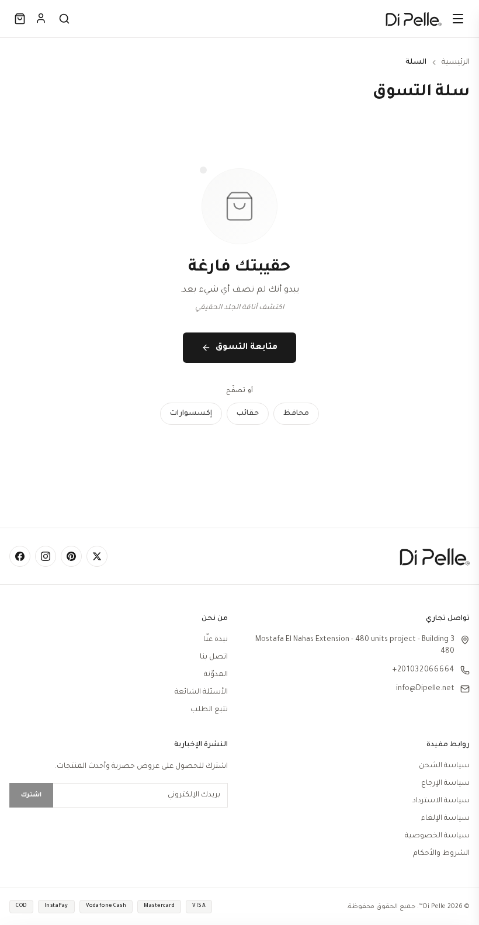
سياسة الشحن (444, 766)
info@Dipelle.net (425, 689)
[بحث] (64, 18)
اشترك (31, 795)
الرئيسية (456, 62)
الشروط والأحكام (441, 854)
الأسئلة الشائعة (201, 692)
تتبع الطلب (209, 710)
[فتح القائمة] (458, 18)
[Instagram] (45, 556)
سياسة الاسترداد (441, 801)
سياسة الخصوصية (437, 836)
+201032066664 (423, 670)
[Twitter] (96, 556)
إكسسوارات (191, 414)
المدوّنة (216, 675)
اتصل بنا (214, 657)
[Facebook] (19, 556)
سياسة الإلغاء (445, 819)
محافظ (296, 414)
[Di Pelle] (414, 18)
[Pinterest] (71, 556)
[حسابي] (40, 18)
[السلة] (19, 18)
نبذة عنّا (215, 640)
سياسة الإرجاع (445, 784)
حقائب (248, 414)
